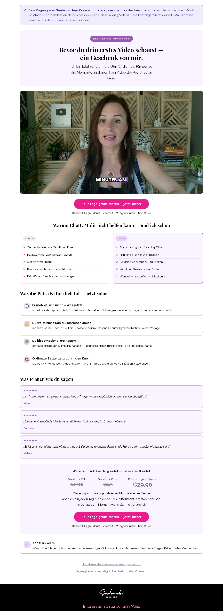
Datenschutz (117, 606)
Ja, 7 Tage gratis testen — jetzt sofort (111, 204)
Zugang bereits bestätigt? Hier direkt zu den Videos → (111, 571)
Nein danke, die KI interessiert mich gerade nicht (111, 564)
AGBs (135, 606)
